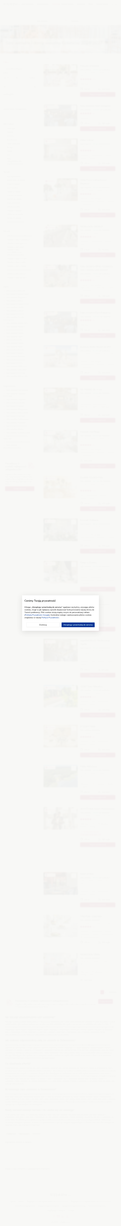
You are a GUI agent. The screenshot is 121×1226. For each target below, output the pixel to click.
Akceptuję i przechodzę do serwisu (78, 625)
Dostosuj (43, 625)
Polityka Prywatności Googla (37, 615)
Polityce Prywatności (50, 617)
